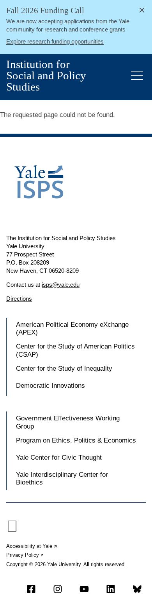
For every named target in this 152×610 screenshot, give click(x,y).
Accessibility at (32, 546)
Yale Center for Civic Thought (59, 457)
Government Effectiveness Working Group (68, 422)
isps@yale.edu (61, 284)
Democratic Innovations (50, 385)
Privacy (25, 555)
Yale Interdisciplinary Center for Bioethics (62, 478)
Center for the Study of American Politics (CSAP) (75, 350)
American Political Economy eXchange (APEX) (72, 328)
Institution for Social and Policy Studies (46, 75)
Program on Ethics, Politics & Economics (76, 440)
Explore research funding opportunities (55, 41)
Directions (19, 298)
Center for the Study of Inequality (64, 368)
